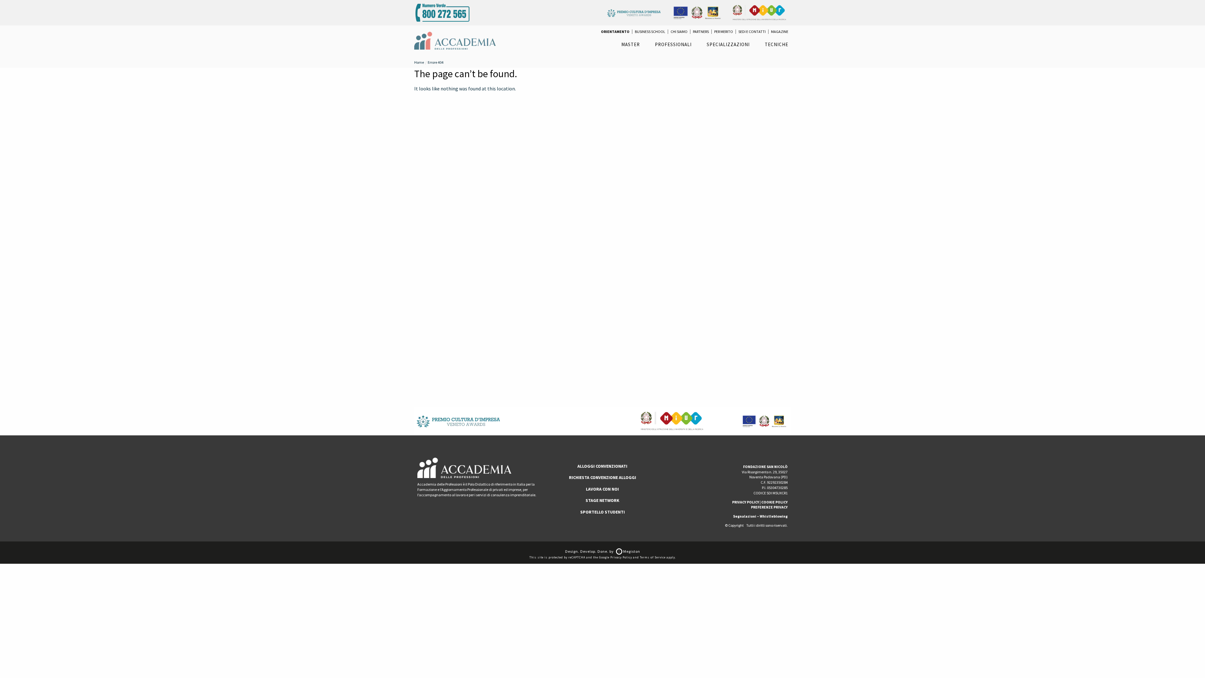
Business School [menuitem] (650, 32)
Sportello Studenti (602, 512)
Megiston (631, 551)
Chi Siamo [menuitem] (679, 32)
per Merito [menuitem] (723, 32)
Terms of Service (653, 557)
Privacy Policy (621, 557)
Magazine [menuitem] (779, 32)
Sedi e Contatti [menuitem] (752, 32)
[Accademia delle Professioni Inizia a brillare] (455, 40)
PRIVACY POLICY (745, 502)
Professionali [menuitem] (673, 44)
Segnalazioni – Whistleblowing (760, 516)
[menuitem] (615, 32)
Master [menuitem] (630, 44)
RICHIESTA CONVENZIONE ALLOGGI (602, 477)
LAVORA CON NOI (602, 489)
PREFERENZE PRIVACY (769, 507)
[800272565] (442, 12)
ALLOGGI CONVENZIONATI (602, 466)
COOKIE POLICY (774, 502)
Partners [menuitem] (701, 32)
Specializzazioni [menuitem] (728, 44)
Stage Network (602, 500)
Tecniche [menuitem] (776, 44)
